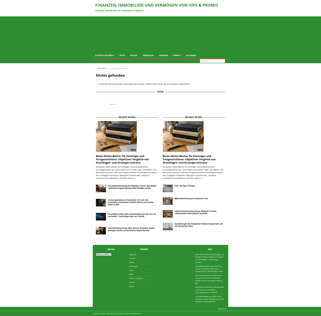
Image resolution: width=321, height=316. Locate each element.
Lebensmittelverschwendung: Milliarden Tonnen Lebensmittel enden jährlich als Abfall (195, 212)
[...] (134, 178)
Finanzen (163, 55)
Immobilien (148, 55)
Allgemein (191, 55)
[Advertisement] (160, 34)
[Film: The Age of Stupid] (168, 188)
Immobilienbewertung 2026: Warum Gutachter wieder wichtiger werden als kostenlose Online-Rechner (131, 229)
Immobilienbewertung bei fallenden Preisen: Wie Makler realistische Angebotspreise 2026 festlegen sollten (132, 187)
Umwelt (177, 55)
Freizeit (134, 55)
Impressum (222, 309)
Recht (122, 55)
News (131, 270)
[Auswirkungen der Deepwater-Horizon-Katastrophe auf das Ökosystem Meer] (168, 226)
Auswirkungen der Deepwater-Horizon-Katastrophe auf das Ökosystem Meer (199, 225)
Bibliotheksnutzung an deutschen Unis (191, 198)
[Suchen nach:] (212, 61)
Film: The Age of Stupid (185, 186)
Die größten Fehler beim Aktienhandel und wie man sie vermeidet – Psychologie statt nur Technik (132, 215)
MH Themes (137, 313)
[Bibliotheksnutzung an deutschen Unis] (168, 201)
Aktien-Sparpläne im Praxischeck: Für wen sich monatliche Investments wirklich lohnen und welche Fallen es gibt (130, 202)
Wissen (131, 286)
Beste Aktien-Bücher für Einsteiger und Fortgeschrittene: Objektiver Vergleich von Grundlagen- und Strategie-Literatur (122, 159)
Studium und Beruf (104, 55)
